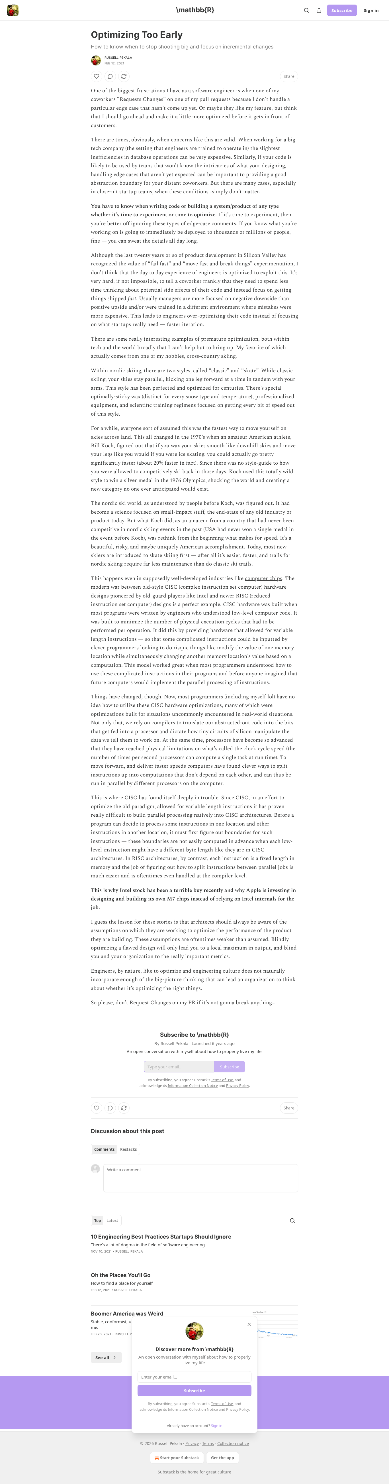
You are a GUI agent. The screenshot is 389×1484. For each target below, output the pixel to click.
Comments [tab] (104, 1149)
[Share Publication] (319, 10)
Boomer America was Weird (127, 1313)
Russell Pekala (118, 58)
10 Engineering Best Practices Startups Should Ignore (161, 1236)
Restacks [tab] (128, 1149)
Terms (208, 1443)
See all (102, 1357)
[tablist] (115, 1149)
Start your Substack (179, 1457)
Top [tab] (97, 1220)
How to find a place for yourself (122, 1283)
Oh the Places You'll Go (121, 1275)
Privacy (192, 1443)
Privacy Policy (237, 1409)
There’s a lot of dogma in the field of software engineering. (148, 1244)
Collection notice (233, 1443)
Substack (166, 1472)
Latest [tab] (112, 1220)
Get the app (222, 1457)
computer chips (263, 578)
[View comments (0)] (110, 76)
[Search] (306, 10)
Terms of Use (222, 1403)
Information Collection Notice (193, 1409)
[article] (194, 1248)
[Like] (96, 76)
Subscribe (342, 10)
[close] (249, 1324)
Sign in (371, 10)
